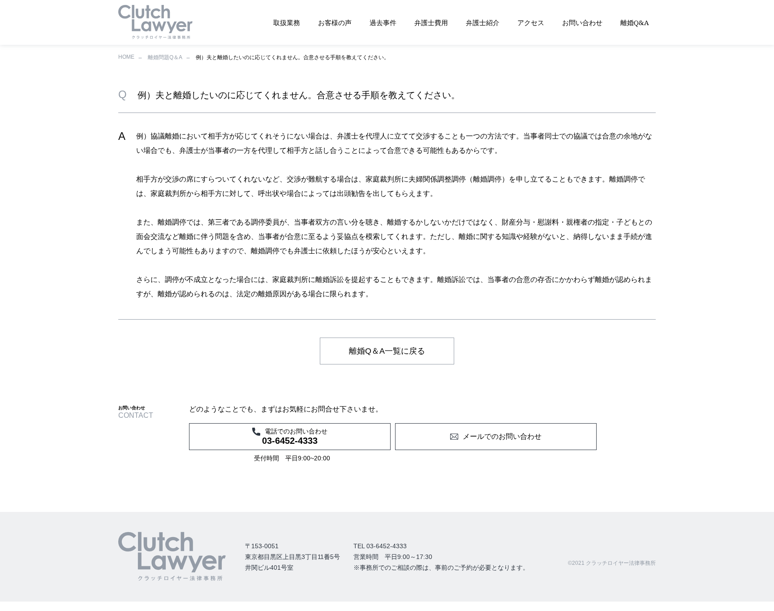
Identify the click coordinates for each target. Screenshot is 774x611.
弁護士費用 (431, 22)
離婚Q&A (634, 22)
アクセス (530, 22)
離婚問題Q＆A (165, 57)
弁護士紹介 (482, 22)
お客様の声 (335, 22)
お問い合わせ (582, 22)
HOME (126, 57)
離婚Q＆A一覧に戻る (387, 351)
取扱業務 (286, 22)
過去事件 (383, 22)
